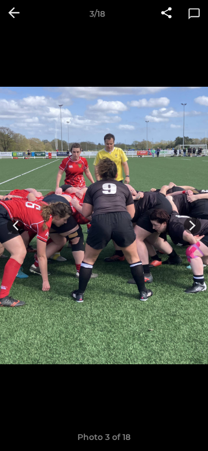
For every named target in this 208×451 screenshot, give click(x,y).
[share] (166, 14)
